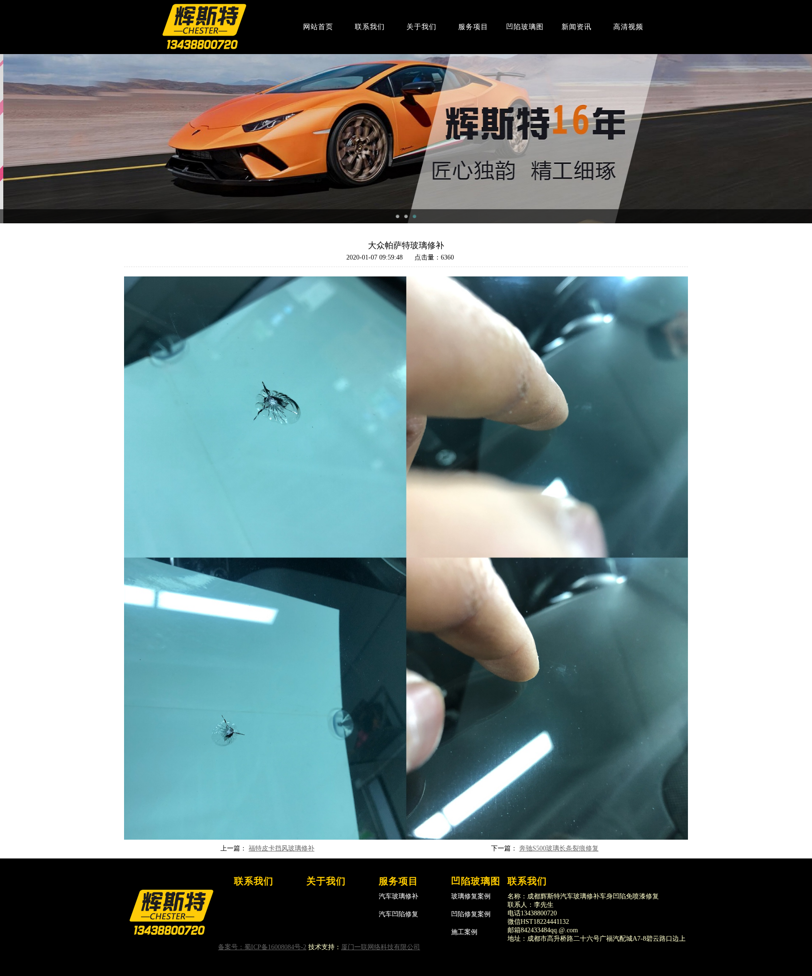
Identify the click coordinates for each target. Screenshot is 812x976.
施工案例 (464, 932)
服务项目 (473, 27)
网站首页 (318, 27)
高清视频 (628, 27)
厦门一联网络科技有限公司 (380, 947)
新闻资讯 (577, 27)
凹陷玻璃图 (525, 27)
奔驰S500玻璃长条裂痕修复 (559, 848)
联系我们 (370, 27)
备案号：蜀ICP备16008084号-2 (262, 947)
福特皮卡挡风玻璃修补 (281, 848)
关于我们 (421, 27)
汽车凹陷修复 (398, 914)
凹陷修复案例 (471, 914)
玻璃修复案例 (471, 896)
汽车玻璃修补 (398, 896)
